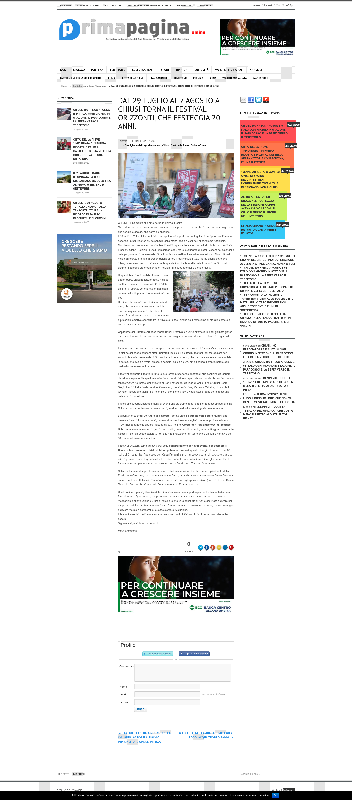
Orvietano (180, 78)
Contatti (205, 5)
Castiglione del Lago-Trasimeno (81, 78)
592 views (293, 124)
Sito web (124, 702)
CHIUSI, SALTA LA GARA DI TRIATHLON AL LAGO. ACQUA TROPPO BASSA (206, 735)
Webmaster (289, 790)
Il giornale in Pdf (88, 5)
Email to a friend (220, 545)
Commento (126, 666)
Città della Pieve (132, 78)
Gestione (79, 773)
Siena (212, 78)
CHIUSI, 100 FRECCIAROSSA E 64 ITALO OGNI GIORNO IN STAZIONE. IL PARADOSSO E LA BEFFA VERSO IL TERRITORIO (92, 117)
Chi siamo (65, 5)
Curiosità (201, 70)
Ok (275, 795)
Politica (97, 70)
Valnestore (260, 78)
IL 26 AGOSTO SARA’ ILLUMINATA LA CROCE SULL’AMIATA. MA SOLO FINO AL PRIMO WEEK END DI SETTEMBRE (92, 180)
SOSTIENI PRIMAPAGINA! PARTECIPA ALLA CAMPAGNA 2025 (160, 5)
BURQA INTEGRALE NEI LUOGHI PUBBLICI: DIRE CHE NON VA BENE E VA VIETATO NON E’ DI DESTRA (269, 398)
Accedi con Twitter (157, 653)
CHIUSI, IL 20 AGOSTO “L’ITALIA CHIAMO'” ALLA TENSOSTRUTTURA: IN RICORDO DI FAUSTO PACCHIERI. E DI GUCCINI (89, 210)
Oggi (63, 70)
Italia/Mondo (158, 78)
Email (122, 694)
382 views (291, 146)
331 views (287, 171)
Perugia (198, 78)
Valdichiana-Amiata (234, 78)
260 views (282, 225)
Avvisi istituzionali (229, 70)
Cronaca (79, 70)
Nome (123, 686)
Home (64, 85)
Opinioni (182, 70)
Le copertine (113, 5)
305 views (285, 196)
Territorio (118, 70)
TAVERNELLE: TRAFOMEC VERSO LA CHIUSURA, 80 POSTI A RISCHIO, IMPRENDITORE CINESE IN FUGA (144, 737)
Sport (165, 70)
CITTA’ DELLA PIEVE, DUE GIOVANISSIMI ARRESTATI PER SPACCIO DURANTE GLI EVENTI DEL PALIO (266, 287)
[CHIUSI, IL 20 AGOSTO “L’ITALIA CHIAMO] (64, 206)
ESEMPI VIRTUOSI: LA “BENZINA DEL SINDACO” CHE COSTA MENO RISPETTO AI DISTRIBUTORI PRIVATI (268, 383)
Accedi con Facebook (194, 653)
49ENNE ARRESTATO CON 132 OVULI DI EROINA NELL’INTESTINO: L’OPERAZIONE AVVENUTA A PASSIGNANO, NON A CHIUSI (260, 179)
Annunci (256, 70)
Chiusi (112, 78)
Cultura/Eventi (143, 70)
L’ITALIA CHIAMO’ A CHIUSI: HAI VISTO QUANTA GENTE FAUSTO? (259, 229)
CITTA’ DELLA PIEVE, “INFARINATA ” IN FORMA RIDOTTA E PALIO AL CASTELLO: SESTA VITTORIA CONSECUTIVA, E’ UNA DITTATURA (92, 149)
